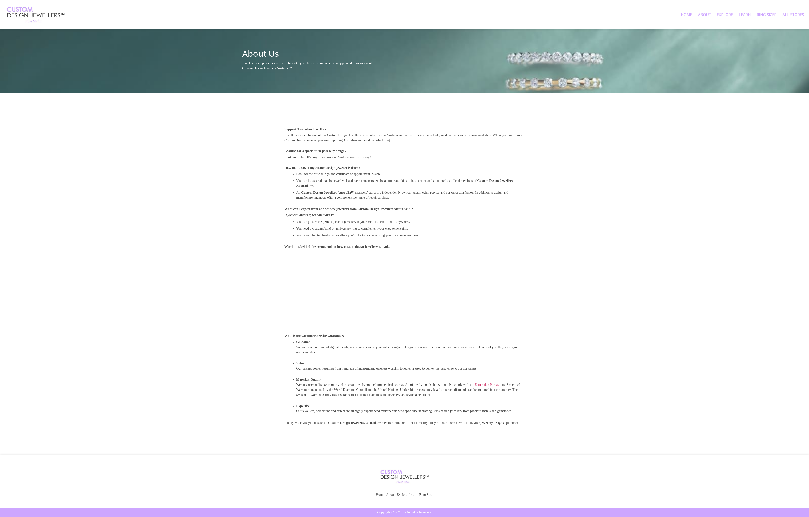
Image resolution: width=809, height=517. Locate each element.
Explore (725, 14)
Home (686, 14)
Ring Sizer (767, 14)
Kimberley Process (487, 384)
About (704, 14)
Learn (745, 14)
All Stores (793, 14)
